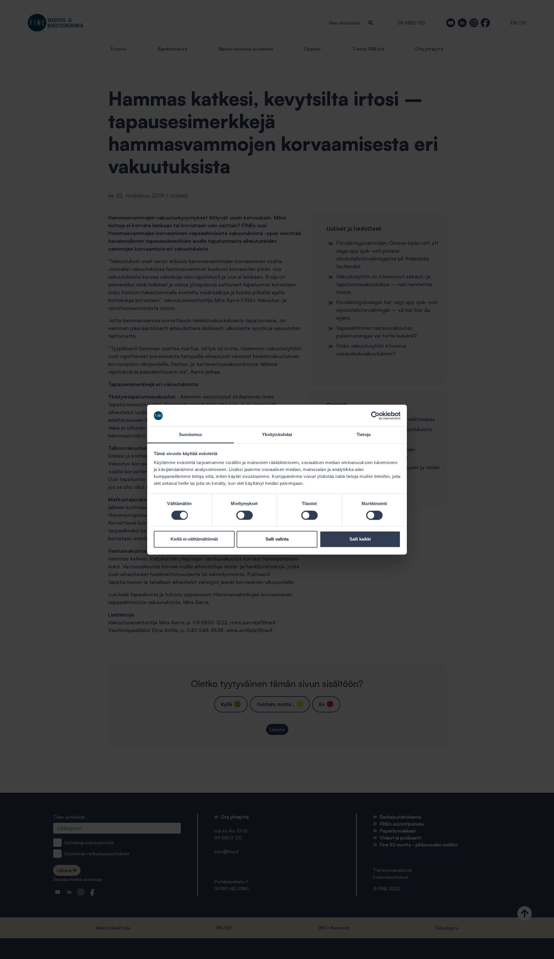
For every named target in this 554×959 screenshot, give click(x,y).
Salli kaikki (360, 539)
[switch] (244, 515)
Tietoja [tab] (363, 434)
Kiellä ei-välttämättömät (194, 539)
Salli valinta (277, 539)
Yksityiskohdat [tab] (277, 434)
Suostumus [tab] (190, 434)
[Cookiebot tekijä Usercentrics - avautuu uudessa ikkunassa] (375, 415)
